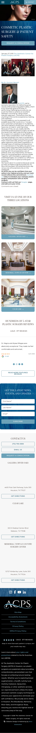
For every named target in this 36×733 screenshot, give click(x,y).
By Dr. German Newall (10, 82)
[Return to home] (18, 604)
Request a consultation (18, 43)
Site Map (17, 612)
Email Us (18, 450)
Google (7, 356)
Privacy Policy (18, 626)
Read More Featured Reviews (18, 373)
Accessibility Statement (17, 617)
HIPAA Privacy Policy (18, 631)
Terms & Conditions (18, 622)
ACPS (22, 103)
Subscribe (18, 421)
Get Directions (18, 496)
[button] (3, 2)
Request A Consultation (18, 455)
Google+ (24, 182)
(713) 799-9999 (18, 444)
